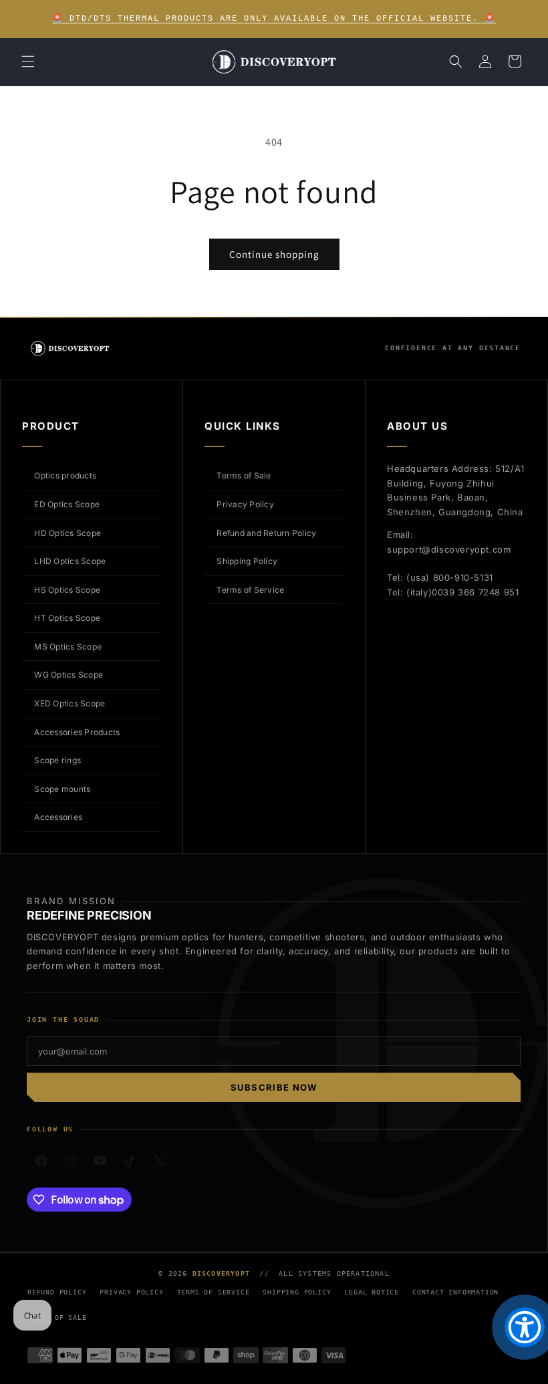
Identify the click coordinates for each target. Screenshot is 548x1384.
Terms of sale (56, 1317)
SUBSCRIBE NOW (274, 1087)
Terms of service (213, 1292)
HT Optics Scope (67, 618)
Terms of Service (250, 590)
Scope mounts (62, 789)
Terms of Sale (244, 475)
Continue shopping (274, 254)
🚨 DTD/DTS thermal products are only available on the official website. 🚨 (274, 18)
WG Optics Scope (68, 675)
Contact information (455, 1292)
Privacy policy (131, 1292)
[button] (28, 61)
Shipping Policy (247, 561)
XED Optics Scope (69, 703)
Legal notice (371, 1292)
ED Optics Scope (67, 504)
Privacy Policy (245, 504)
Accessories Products (77, 732)
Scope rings (57, 760)
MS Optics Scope (68, 647)
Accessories (58, 817)
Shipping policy (297, 1292)
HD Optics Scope (67, 533)
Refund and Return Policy (266, 533)
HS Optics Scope (67, 590)
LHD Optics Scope (70, 561)
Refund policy (56, 1292)
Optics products (65, 475)
